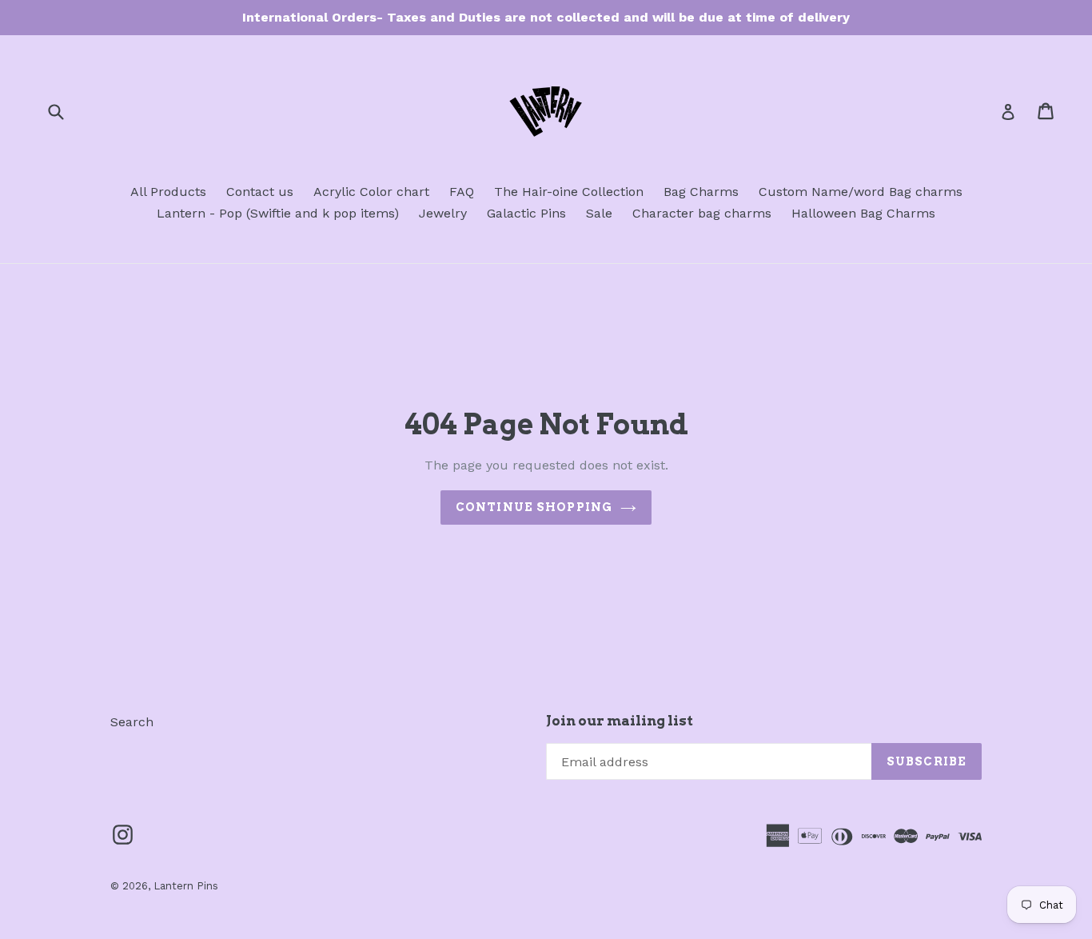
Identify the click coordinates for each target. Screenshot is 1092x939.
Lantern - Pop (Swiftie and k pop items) (278, 213)
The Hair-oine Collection (569, 191)
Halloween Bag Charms (863, 213)
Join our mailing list (619, 721)
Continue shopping (534, 507)
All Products (168, 191)
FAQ (461, 191)
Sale (599, 213)
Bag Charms (701, 191)
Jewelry (443, 213)
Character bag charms (701, 213)
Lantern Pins (185, 886)
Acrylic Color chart (371, 191)
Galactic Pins (526, 213)
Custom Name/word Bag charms (860, 191)
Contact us (259, 191)
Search (131, 721)
